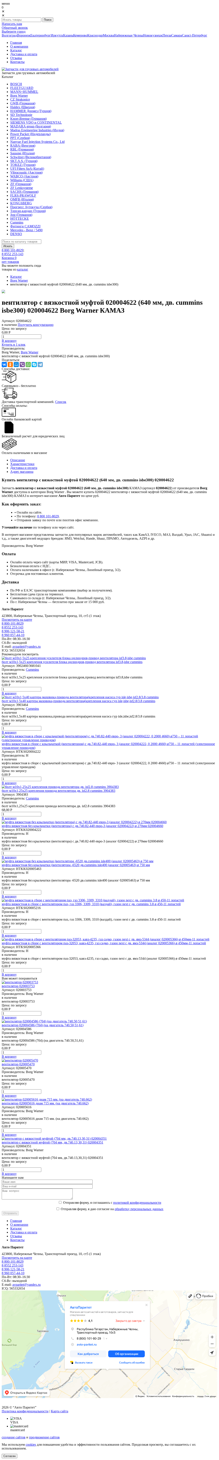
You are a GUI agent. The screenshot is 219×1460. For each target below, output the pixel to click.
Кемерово (80, 35)
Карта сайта (59, 1411)
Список (60, 402)
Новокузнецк (153, 35)
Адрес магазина (21, 471)
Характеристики (22, 464)
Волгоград (9, 35)
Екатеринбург (40, 35)
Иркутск (57, 35)
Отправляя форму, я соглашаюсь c (112, 1202)
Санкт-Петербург (194, 35)
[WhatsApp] (28, 364)
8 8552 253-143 (12, 254)
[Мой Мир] (16, 364)
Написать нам (12, 24)
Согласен (9, 1456)
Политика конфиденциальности (25, 1411)
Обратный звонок (15, 27)
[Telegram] (40, 364)
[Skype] (34, 364)
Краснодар (95, 35)
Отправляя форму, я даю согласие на (112, 1209)
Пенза (167, 35)
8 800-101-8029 (13, 623)
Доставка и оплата (23, 468)
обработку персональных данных (139, 1209)
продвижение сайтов (44, 1437)
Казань (68, 35)
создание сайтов (13, 1437)
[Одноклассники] (10, 364)
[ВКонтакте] (4, 364)
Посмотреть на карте (17, 619)
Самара (176, 35)
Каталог (16, 276)
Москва (108, 35)
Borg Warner (19, 280)
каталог (22, 269)
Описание (17, 460)
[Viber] (22, 364)
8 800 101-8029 (12, 250)
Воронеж (23, 35)
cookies (31, 1444)
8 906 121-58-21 (13, 631)
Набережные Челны (128, 35)
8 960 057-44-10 (13, 635)
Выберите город (13, 31)
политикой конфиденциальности (137, 1202)
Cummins (32, 669)
